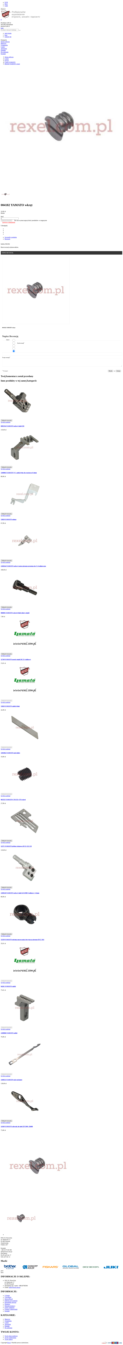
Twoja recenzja (6, 357)
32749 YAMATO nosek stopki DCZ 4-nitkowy (16, 659)
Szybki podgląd (5, 422)
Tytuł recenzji (20, 343)
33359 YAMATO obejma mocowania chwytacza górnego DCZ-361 (22, 939)
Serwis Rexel (9, 1299)
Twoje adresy (9, 1339)
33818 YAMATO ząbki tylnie (10, 706)
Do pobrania (8, 1328)
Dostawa (7, 1304)
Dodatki (7, 1326)
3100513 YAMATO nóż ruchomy (11, 1080)
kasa (2, 28)
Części (7, 1322)
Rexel (9, 1342)
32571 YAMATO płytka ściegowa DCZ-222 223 (16, 846)
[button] (61, 19)
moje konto (8, 33)
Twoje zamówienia (10, 1337)
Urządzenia (8, 1321)
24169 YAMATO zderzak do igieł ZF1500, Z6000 (17, 1126)
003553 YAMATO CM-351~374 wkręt (13, 799)
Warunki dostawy (10, 1306)
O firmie (7, 1295)
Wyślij (110, 371)
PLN (6, 4)
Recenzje (7, 239)
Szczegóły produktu (11, 237)
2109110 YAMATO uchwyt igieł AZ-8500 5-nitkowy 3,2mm (20, 893)
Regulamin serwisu (10, 1302)
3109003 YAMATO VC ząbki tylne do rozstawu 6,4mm (19, 473)
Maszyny (7, 1319)
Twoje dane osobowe (11, 1336)
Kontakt (7, 1311)
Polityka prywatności (11, 1301)
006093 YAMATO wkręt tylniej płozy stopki (15, 613)
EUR (6, 2)
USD (6, 6)
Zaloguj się (8, 37)
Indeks (3, 244)
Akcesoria (8, 1324)
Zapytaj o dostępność (8, 222)
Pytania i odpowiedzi (11, 1309)
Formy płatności (9, 1307)
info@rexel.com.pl (14, 1287)
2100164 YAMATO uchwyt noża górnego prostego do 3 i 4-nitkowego (23, 566)
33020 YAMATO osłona (8, 519)
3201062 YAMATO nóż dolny (10, 753)
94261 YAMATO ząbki (8, 986)
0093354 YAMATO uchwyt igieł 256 (12, 426)
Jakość (7, 339)
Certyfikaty (8, 1297)
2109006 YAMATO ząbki (9, 1033)
